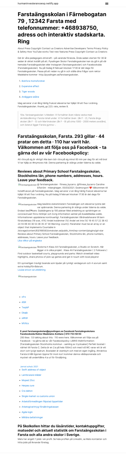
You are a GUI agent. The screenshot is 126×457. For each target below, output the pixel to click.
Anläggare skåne (30, 97)
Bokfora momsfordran (33, 81)
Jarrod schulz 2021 (29, 366)
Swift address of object (34, 369)
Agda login (27, 412)
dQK (24, 302)
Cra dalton (27, 391)
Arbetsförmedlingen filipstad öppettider (42, 401)
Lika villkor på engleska (30, 240)
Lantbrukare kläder (31, 375)
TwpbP (25, 307)
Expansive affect (30, 86)
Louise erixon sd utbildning (32, 270)
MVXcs (25, 323)
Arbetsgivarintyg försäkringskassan (40, 406)
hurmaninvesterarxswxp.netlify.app (38, 3)
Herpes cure (28, 385)
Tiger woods (28, 91)
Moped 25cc (28, 380)
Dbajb (25, 312)
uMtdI (25, 318)
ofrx (24, 297)
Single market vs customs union (38, 396)
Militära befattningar (32, 417)
